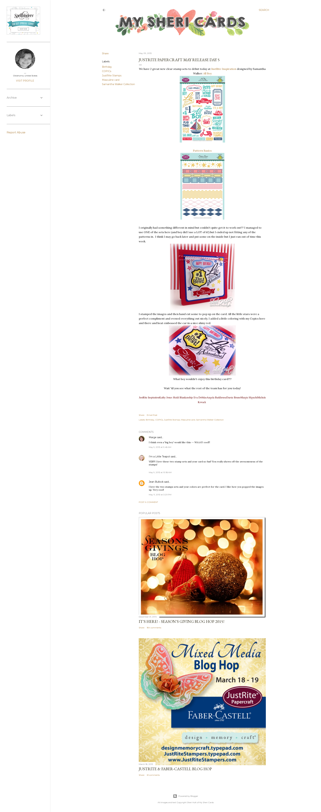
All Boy (207, 73)
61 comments (153, 775)
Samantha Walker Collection (118, 84)
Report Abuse (16, 132)
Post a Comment (148, 502)
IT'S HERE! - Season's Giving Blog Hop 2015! (181, 621)
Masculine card (110, 79)
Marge (152, 437)
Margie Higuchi (249, 397)
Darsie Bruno (233, 397)
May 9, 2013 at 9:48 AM (160, 447)
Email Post (152, 415)
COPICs (106, 71)
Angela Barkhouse (216, 397)
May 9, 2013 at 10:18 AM (160, 472)
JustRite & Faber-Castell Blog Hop (175, 768)
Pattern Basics (202, 150)
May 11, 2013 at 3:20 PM (160, 494)
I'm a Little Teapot (159, 456)
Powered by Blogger (188, 796)
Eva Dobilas (200, 397)
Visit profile (25, 80)
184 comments (154, 627)
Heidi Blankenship (183, 397)
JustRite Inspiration (223, 69)
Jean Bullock (156, 481)
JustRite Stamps (111, 75)
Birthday (107, 66)
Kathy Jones (166, 397)
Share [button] (105, 53)
